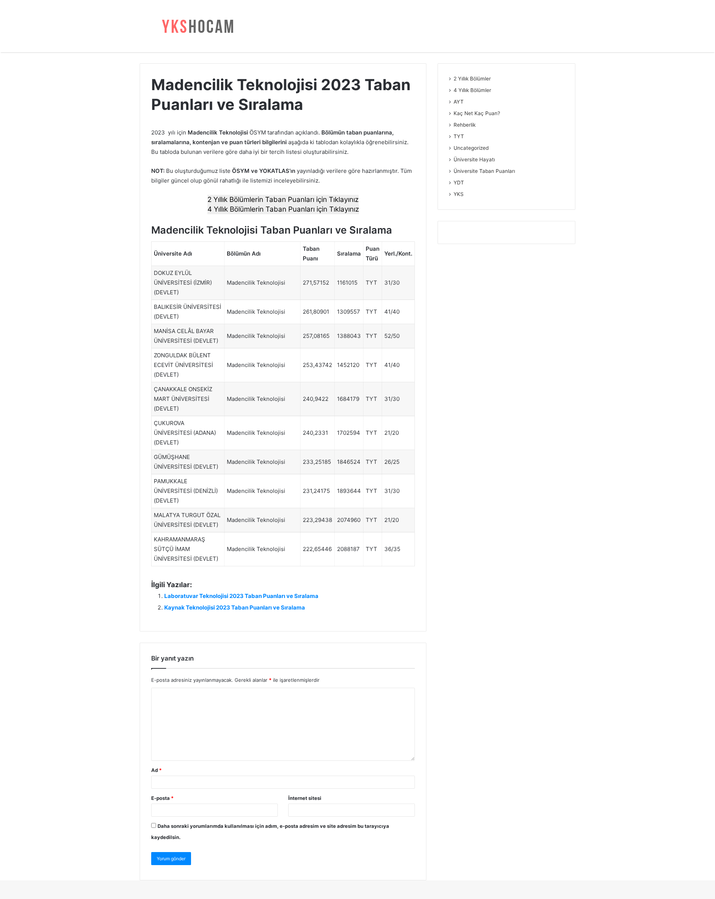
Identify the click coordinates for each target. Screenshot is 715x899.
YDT (459, 183)
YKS (459, 194)
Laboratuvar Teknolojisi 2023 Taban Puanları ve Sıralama (241, 595)
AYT (459, 102)
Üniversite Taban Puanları (484, 171)
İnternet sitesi (304, 798)
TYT (459, 136)
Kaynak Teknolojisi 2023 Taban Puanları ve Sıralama (234, 607)
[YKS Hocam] (195, 26)
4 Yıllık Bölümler (472, 90)
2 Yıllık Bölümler (472, 79)
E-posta (162, 798)
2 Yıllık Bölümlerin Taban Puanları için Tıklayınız (283, 199)
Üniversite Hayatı (474, 159)
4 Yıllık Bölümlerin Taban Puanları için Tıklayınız (283, 209)
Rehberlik (465, 125)
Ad (156, 770)
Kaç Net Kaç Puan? (477, 113)
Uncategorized (471, 148)
